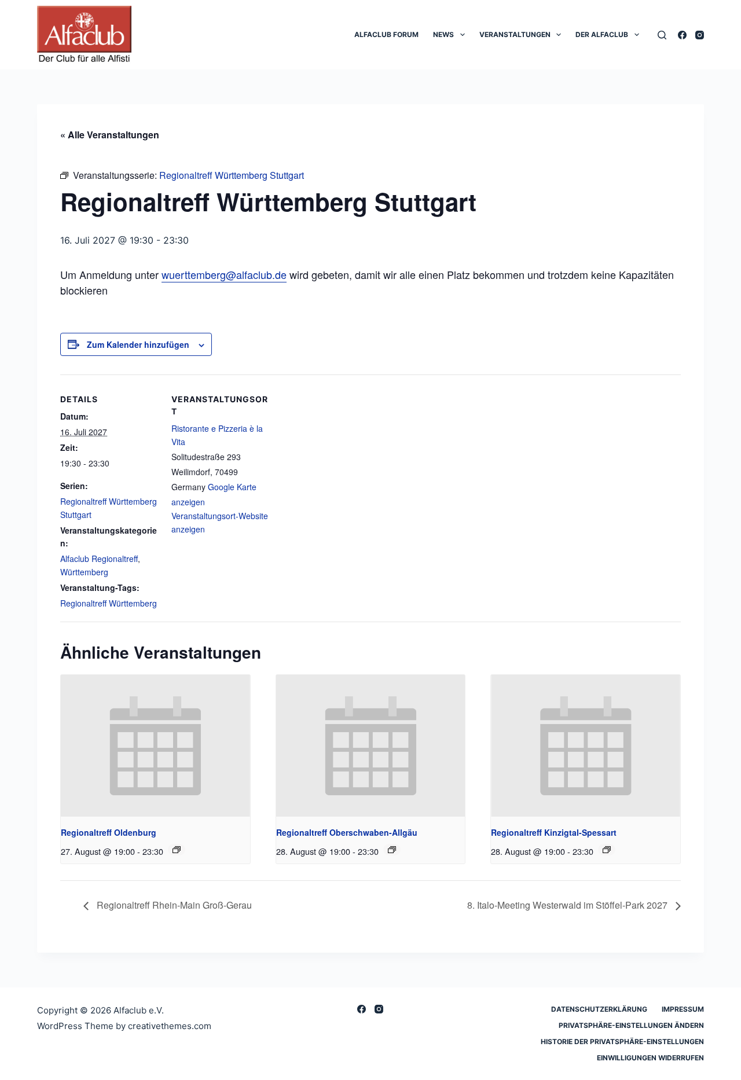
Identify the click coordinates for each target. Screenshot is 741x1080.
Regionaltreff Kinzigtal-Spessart (554, 832)
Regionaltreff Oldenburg (108, 832)
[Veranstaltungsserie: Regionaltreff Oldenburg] (177, 849)
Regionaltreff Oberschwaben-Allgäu (346, 832)
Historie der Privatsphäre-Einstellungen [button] (622, 1041)
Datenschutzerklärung (599, 1009)
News (443, 34)
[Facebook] (682, 35)
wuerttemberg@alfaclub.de (224, 274)
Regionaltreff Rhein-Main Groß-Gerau (173, 905)
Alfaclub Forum (386, 34)
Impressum (683, 1009)
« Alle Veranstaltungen (109, 134)
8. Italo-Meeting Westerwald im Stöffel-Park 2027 (568, 905)
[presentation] (155, 746)
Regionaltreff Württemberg (108, 603)
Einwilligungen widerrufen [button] (650, 1057)
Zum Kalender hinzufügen (138, 344)
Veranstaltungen (515, 34)
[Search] (662, 35)
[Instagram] (699, 35)
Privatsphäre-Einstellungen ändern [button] (631, 1025)
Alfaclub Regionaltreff (99, 558)
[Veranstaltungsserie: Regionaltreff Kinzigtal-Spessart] (607, 849)
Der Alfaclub (601, 34)
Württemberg (84, 572)
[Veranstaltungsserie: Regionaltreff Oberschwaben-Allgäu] (392, 849)
